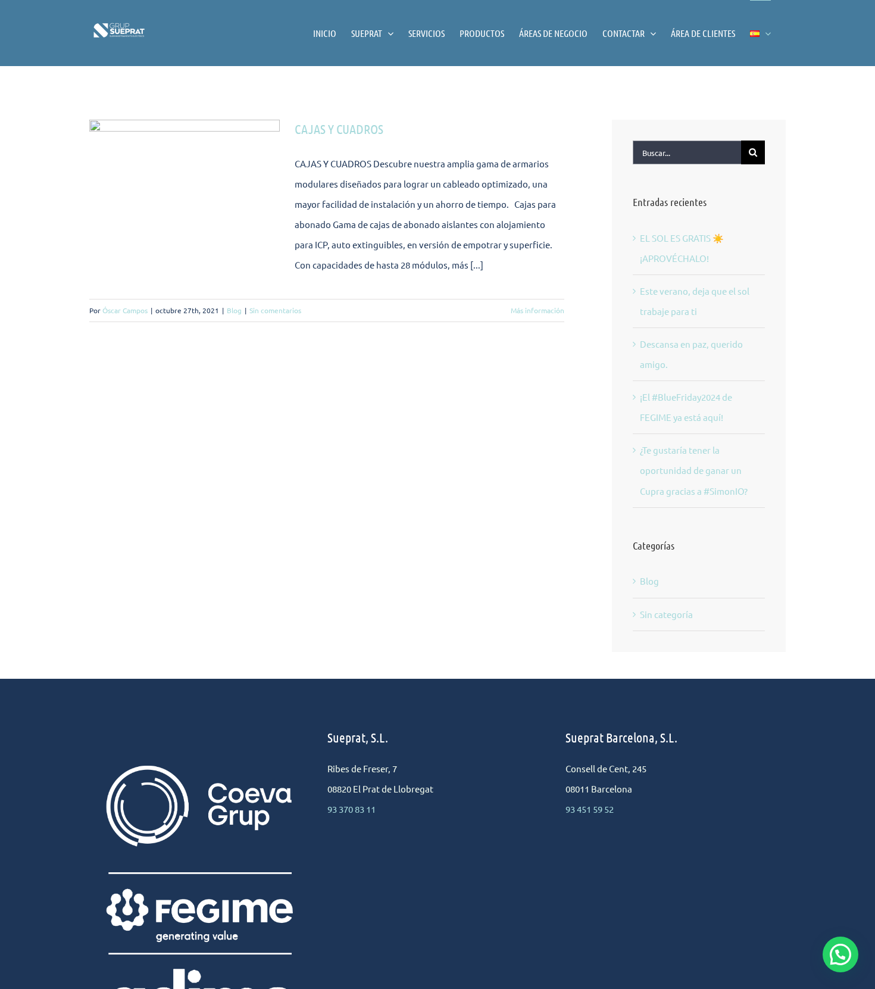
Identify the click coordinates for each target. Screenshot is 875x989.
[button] (840, 954)
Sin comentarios (275, 310)
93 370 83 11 (351, 809)
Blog (234, 310)
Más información (537, 310)
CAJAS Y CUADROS (339, 128)
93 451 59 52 (589, 809)
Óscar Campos (125, 310)
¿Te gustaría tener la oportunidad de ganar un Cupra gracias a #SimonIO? (694, 470)
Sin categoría (666, 614)
